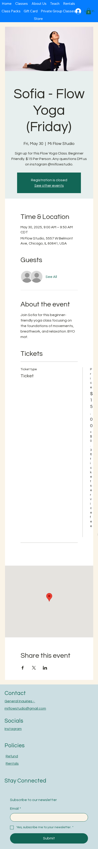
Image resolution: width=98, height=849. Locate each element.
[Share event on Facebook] (23, 668)
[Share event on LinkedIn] (45, 668)
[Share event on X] (34, 668)
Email (15, 808)
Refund (12, 756)
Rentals (12, 763)
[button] (88, 11)
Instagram (13, 729)
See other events (49, 185)
